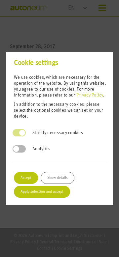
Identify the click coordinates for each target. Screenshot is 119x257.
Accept (25, 178)
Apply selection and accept (41, 191)
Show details (57, 178)
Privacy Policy (89, 95)
